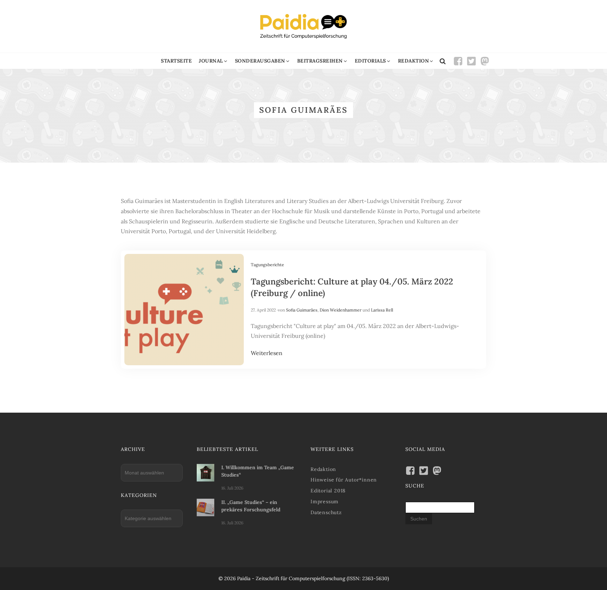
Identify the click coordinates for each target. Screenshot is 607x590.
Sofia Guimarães (302, 310)
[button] (213, 61)
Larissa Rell (382, 310)
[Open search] (442, 61)
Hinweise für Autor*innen (344, 480)
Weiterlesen (266, 352)
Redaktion (323, 469)
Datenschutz (326, 512)
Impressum (325, 501)
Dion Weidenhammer (340, 310)
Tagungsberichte (267, 264)
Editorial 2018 (328, 490)
